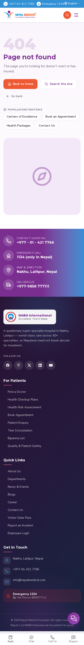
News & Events (18, 487)
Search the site (61, 84)
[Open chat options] (74, 618)
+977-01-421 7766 (21, 4)
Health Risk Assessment (24, 407)
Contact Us (47, 126)
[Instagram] (18, 365)
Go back (16, 96)
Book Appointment (20, 415)
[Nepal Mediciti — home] (19, 15)
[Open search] (67, 15)
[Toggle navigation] (76, 15)
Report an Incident (20, 525)
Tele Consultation (20, 430)
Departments (17, 479)
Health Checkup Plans (23, 399)
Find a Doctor (17, 392)
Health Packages (19, 126)
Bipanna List (16, 438)
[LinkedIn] (40, 365)
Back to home (23, 84)
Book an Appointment (60, 117)
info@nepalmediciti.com (29, 580)
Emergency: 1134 (53, 4)
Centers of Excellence (22, 117)
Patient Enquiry (18, 423)
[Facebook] (7, 365)
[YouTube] (51, 365)
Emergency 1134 (25, 594)
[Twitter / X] (29, 365)
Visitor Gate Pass (19, 518)
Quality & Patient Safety (24, 446)
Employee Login (18, 533)
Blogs (12, 494)
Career (12, 502)
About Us (14, 471)
